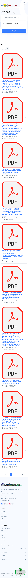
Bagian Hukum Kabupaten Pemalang (10, 489)
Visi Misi (3, 511)
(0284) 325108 (5, 496)
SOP (2, 518)
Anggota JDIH (4, 516)
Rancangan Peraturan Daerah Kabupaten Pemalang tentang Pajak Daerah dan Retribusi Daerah (11, 171)
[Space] (11, 484)
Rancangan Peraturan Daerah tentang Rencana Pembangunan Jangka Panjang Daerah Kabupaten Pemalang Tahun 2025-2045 (12, 296)
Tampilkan (15, 31)
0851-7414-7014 (6, 500)
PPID (2, 535)
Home (2, 13)
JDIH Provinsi (4, 533)
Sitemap (3, 520)
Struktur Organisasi (5, 513)
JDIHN (2, 530)
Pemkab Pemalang (5, 528)
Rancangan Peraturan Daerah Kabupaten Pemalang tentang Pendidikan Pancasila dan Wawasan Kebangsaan (11, 462)
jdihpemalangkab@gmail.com (9, 498)
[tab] (4, 48)
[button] (14, 27)
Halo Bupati (3, 540)
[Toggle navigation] (25, 5)
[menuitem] (19, 474)
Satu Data (3, 537)
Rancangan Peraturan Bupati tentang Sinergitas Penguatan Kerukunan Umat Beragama (11, 381)
